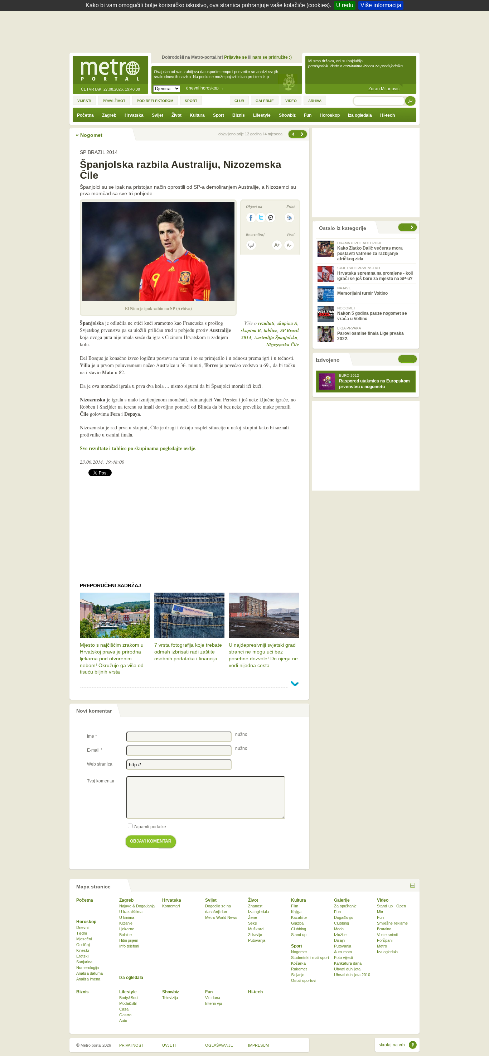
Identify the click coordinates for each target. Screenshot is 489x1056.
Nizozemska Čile (282, 344)
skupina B (251, 330)
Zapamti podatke (150, 826)
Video (382, 900)
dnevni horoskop (205, 88)
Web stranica (99, 764)
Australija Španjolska (275, 337)
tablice (270, 330)
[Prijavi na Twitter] (261, 217)
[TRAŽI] (410, 101)
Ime (92, 736)
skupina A (287, 323)
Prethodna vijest (303, 134)
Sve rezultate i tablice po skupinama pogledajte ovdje (137, 448)
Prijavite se (235, 57)
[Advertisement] (246, 30)
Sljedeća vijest (293, 134)
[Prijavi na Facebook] (251, 217)
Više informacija (380, 5)
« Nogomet (89, 135)
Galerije (342, 900)
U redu (344, 5)
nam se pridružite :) (272, 57)
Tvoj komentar (101, 780)
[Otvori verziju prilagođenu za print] (289, 217)
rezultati (266, 323)
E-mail (94, 750)
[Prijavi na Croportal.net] (271, 217)
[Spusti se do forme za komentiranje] (251, 245)
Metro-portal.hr (110, 70)
